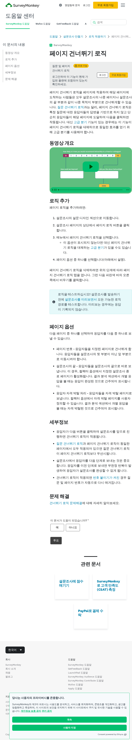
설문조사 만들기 (73, 36)
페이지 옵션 (12, 66)
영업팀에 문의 (72, 5)
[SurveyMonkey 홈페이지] (23, 5)
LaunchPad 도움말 (78, 672)
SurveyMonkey (13, 664)
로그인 (86, 5)
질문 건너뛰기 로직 (70, 107)
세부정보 (10, 72)
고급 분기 (80, 122)
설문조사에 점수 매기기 (71, 583)
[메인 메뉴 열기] (122, 5)
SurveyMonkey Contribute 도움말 (86, 680)
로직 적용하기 (97, 36)
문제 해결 (11, 79)
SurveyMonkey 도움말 (79, 664)
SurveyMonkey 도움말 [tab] (17, 23)
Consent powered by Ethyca (110, 734)
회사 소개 (11, 668)
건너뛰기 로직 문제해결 (66, 503)
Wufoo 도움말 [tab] (43, 23)
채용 (8, 672)
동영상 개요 (12, 53)
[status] (91, 75)
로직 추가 (11, 59)
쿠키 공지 (47, 710)
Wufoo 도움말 (75, 684)
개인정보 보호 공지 (31, 710)
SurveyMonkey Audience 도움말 (85, 676)
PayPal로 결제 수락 (90, 613)
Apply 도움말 (75, 688)
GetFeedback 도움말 (79, 668)
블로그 (9, 676)
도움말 (54, 36)
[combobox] (15, 650)
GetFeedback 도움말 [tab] (68, 23)
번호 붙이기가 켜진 (106, 478)
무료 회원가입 (105, 5)
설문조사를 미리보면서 (81, 299)
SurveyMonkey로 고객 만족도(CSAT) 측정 (108, 585)
